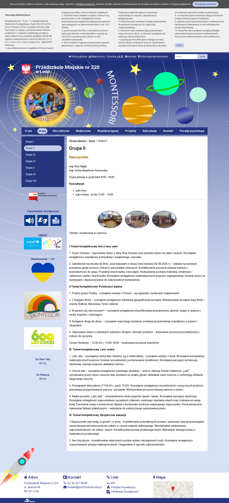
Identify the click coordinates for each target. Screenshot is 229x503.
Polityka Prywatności (123, 487)
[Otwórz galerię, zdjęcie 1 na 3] (110, 219)
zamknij (179, 45)
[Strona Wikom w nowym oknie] (29, 500)
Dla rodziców (61, 131)
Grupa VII (31, 180)
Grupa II (30, 148)
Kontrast (131, 56)
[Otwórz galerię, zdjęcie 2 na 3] (137, 219)
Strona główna (79, 56)
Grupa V (30, 167)
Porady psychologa (192, 131)
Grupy (42, 131)
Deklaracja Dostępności (124, 491)
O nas (28, 131)
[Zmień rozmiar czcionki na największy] (122, 56)
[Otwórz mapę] (173, 489)
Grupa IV (31, 161)
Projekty (130, 131)
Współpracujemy (108, 131)
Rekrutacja (150, 131)
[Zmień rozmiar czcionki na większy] (119, 56)
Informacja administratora (154, 56)
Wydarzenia (83, 131)
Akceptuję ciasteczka (205, 4)
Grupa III (31, 154)
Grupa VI (31, 174)
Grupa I (30, 141)
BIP (112, 483)
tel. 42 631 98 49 (77, 483)
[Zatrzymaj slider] (44, 119)
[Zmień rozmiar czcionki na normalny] (117, 56)
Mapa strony (98, 56)
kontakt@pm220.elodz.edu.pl (84, 487)
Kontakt (168, 131)
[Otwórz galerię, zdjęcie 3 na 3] (164, 219)
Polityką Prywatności (85, 4)
